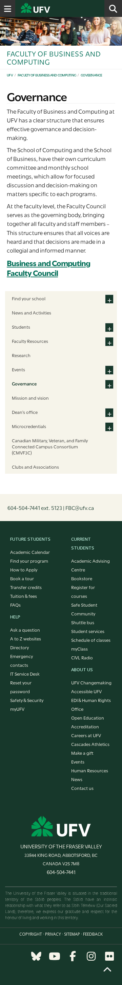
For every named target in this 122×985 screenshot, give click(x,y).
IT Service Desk (25, 673)
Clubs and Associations (35, 466)
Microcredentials (29, 426)
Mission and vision (30, 397)
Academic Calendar (30, 551)
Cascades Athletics (90, 744)
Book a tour (22, 578)
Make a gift (82, 752)
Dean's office (25, 411)
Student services (87, 631)
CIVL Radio (82, 657)
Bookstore (81, 578)
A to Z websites (25, 638)
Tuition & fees (23, 595)
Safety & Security (26, 700)
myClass (79, 648)
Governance (91, 74)
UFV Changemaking (91, 682)
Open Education (87, 717)
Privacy (53, 934)
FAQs (15, 604)
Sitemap (72, 934)
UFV (10, 74)
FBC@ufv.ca (79, 507)
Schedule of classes (90, 639)
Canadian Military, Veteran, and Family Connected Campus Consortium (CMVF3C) (50, 446)
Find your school (28, 298)
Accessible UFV (86, 691)
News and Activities (31, 312)
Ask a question (25, 629)
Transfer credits (26, 587)
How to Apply (23, 569)
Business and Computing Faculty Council (48, 267)
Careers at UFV (86, 735)
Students (21, 326)
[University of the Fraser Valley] (61, 826)
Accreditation (85, 726)
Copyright (30, 934)
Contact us (82, 787)
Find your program (29, 560)
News (76, 779)
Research (21, 355)
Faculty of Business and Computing (47, 74)
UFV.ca (61, 8)
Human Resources (89, 770)
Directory (19, 647)
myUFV (17, 708)
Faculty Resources (30, 340)
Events (18, 369)
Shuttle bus (82, 622)
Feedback (93, 934)
